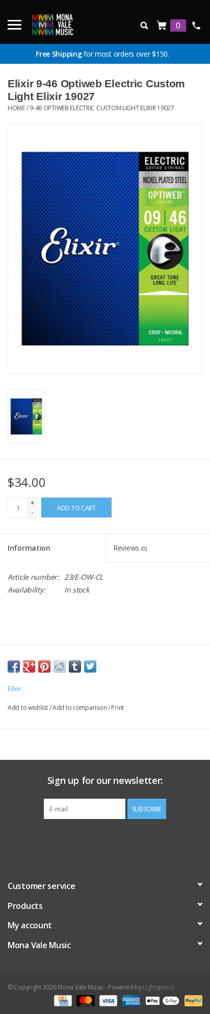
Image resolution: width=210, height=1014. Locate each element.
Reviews (130, 548)
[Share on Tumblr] (75, 666)
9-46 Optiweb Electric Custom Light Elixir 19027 (102, 108)
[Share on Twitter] (90, 666)
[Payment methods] (61, 1000)
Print (117, 707)
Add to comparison (80, 707)
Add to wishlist (28, 707)
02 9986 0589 (196, 25)
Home (16, 108)
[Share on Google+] (29, 666)
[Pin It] (44, 666)
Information (29, 548)
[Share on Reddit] (60, 666)
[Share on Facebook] (14, 666)
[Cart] (162, 25)
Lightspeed (158, 987)
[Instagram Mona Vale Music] (114, 840)
